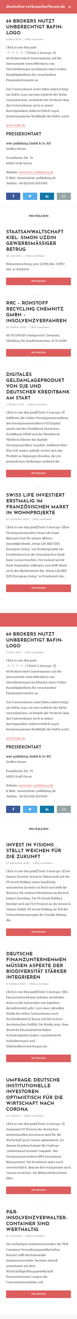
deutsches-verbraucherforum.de (35, 7)
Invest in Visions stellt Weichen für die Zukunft (33, 851)
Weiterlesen (38, 281)
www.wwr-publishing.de (36, 172)
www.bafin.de (15, 125)
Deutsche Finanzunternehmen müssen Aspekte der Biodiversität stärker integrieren (36, 966)
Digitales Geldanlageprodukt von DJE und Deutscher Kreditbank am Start (38, 386)
